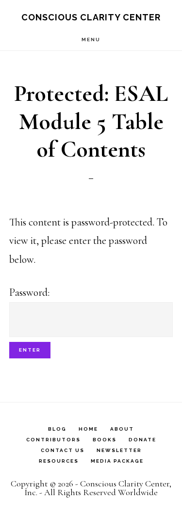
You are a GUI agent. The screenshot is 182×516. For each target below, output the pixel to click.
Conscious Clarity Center (91, 17)
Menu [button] (91, 39)
